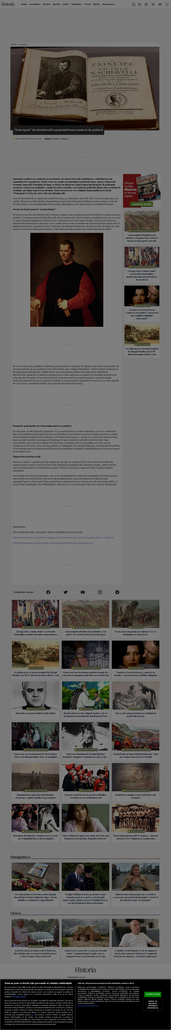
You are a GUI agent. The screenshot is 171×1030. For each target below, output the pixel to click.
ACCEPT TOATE (153, 994)
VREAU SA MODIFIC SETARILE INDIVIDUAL (152, 1004)
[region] (85, 1004)
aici (32, 1015)
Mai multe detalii (19, 997)
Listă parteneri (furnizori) (88, 1006)
